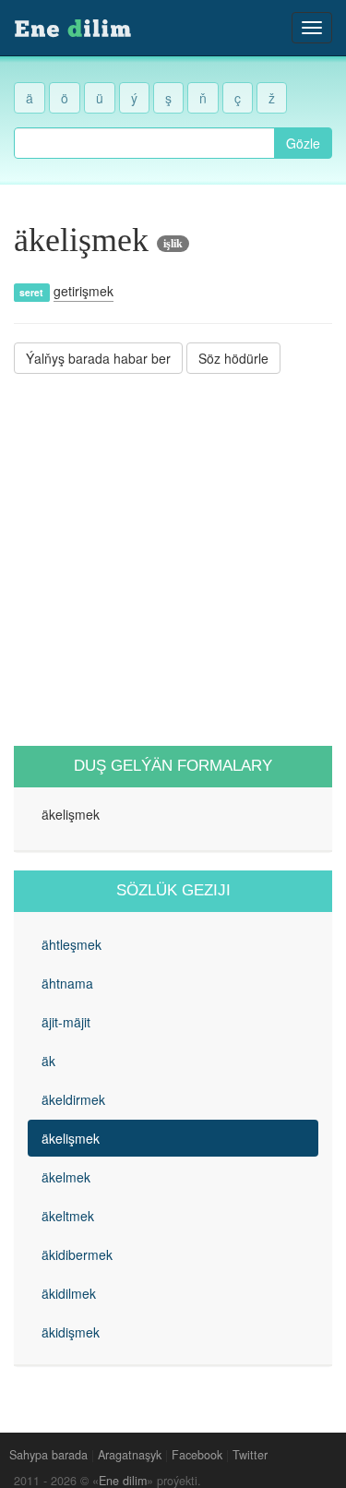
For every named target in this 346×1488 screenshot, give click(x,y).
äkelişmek (71, 1138)
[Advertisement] (173, 560)
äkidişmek (71, 1332)
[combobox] (144, 143)
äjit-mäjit (66, 1022)
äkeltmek (68, 1215)
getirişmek (83, 291)
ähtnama (67, 983)
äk (48, 1060)
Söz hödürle (233, 358)
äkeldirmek (73, 1099)
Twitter (250, 1454)
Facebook (197, 1454)
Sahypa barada (48, 1454)
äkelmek (66, 1177)
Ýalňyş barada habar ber (98, 358)
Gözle (303, 143)
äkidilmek (69, 1293)
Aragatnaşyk (129, 1454)
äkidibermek (77, 1254)
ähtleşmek (71, 944)
